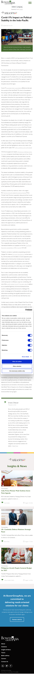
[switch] (30, 340)
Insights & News (6, 650)
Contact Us (4, 661)
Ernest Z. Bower (13, 402)
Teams (3, 652)
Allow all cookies (17, 361)
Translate (21, 9)
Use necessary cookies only (17, 371)
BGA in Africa (5, 655)
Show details (25, 356)
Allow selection (17, 366)
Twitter (6, 665)
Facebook (10, 665)
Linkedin (2, 665)
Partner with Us (17, 619)
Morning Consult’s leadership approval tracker (14, 192)
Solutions (4, 647)
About (3, 644)
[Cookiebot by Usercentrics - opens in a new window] (25, 310)
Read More (15, 445)
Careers (3, 658)
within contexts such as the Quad (23, 147)
